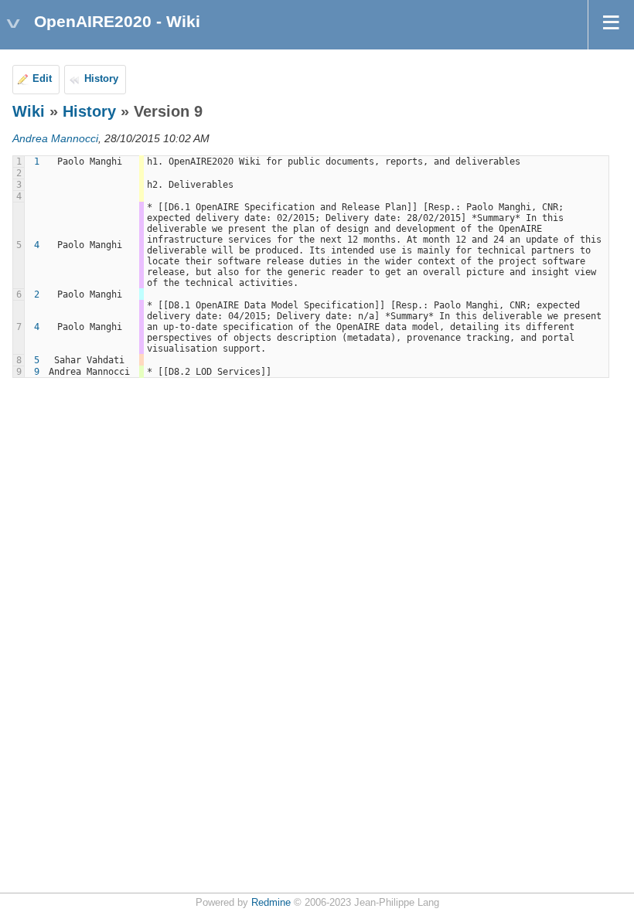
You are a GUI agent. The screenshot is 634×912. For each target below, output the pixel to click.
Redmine (271, 902)
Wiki (28, 111)
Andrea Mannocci (55, 138)
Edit (42, 78)
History (101, 78)
